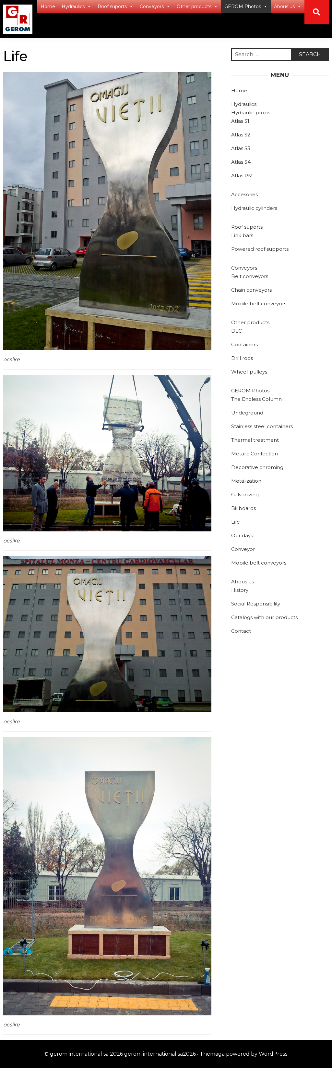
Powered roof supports (260, 249)
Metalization (246, 481)
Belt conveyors (249, 276)
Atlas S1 (240, 121)
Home (48, 6)
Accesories (244, 194)
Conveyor (243, 549)
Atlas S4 (241, 162)
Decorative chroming (257, 467)
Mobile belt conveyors (258, 303)
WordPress (273, 1054)
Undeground (247, 413)
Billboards (243, 508)
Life (235, 522)
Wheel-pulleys (249, 372)
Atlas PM (242, 175)
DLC (236, 331)
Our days (242, 535)
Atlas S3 (240, 148)
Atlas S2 (240, 135)
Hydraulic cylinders (254, 208)
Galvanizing (245, 494)
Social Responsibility (255, 604)
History (239, 590)
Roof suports (112, 6)
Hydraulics (73, 6)
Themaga (212, 1054)
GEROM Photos (242, 6)
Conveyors (152, 6)
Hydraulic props (250, 112)
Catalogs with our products (264, 617)
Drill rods (242, 358)
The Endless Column (256, 399)
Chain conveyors (251, 290)
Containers (244, 344)
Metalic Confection (254, 454)
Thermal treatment (255, 440)
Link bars (242, 235)
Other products (194, 6)
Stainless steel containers (262, 426)
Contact (241, 631)
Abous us (284, 6)
